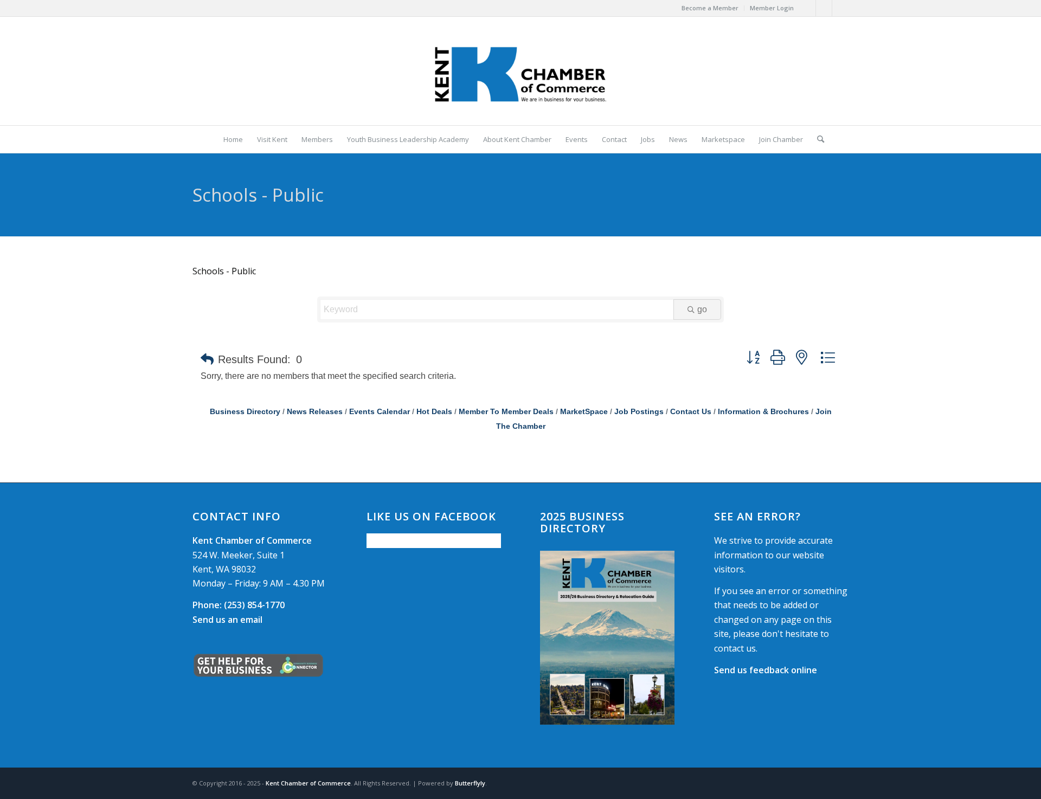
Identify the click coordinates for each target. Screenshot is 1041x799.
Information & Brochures (763, 412)
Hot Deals (434, 412)
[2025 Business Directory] (607, 637)
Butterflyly (470, 783)
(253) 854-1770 (238, 605)
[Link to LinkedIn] (840, 8)
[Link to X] (824, 8)
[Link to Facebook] (807, 8)
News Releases (315, 412)
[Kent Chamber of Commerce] (520, 71)
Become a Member (710, 8)
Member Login (772, 8)
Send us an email (227, 620)
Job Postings (639, 412)
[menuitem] (710, 8)
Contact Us (690, 412)
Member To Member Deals (506, 412)
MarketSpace (584, 412)
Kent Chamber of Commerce (308, 783)
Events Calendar (379, 412)
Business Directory (245, 412)
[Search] (817, 139)
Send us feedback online (765, 670)
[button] (207, 359)
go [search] (702, 309)
